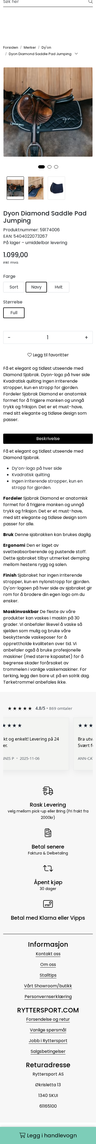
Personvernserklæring (48, 996)
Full (13, 313)
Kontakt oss (48, 954)
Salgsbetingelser (48, 1051)
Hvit (59, 287)
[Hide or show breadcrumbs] (76, 54)
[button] (41, 166)
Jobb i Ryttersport (48, 1041)
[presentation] (10, 118)
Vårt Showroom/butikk (48, 986)
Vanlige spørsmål (48, 1030)
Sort (14, 287)
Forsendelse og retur (48, 1019)
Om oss (48, 964)
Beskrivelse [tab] (48, 439)
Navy (36, 287)
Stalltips (48, 975)
